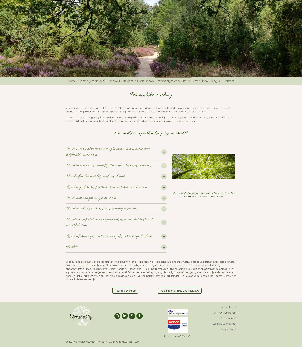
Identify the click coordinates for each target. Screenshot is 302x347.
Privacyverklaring (227, 329)
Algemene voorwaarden (224, 323)
